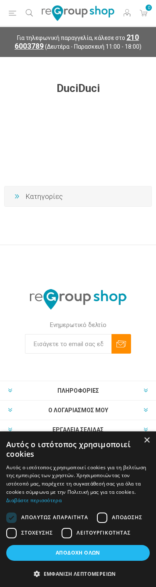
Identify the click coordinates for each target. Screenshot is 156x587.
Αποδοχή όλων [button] (78, 552)
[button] (78, 573)
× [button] (147, 440)
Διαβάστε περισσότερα (34, 500)
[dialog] (78, 509)
